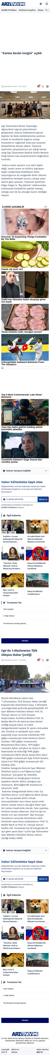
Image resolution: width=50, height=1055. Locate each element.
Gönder (25, 641)
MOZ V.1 (40, 1052)
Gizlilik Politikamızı (9, 507)
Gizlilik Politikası (9, 10)
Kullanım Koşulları (27, 10)
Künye (40, 10)
